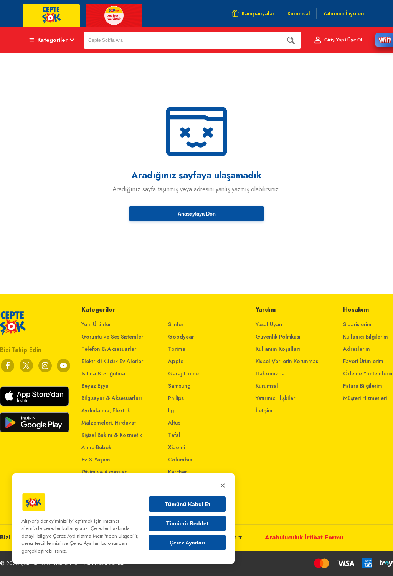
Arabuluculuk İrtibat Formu (304, 537)
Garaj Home (183, 373)
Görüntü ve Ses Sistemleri (112, 336)
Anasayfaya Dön (197, 214)
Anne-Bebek (96, 447)
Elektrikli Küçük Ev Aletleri (112, 361)
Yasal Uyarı (269, 324)
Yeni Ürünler (96, 324)
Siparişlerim (357, 324)
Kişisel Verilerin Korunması (288, 361)
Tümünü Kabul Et (187, 504)
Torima (176, 349)
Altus (174, 423)
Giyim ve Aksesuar (104, 472)
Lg (171, 410)
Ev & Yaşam (95, 459)
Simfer (175, 324)
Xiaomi (176, 447)
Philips (176, 398)
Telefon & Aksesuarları (109, 349)
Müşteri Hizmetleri (365, 398)
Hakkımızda (270, 373)
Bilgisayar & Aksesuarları (111, 398)
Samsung (179, 386)
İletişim (264, 410)
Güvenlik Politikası (278, 336)
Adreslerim (356, 349)
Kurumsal (267, 386)
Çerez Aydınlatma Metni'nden (85, 535)
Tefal (174, 435)
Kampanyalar (258, 13)
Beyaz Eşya (95, 386)
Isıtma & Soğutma (103, 373)
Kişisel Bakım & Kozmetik (111, 435)
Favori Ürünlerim (363, 361)
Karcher (177, 472)
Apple (175, 361)
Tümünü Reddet (187, 523)
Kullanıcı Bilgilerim (365, 336)
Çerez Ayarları (187, 542)
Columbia (180, 459)
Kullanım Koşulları (278, 349)
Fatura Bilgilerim (362, 386)
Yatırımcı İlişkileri (276, 398)
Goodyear (181, 336)
